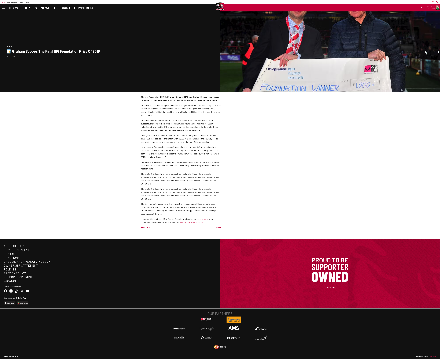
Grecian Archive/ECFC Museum (27, 261)
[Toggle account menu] (433, 2)
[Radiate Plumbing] (220, 347)
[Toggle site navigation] (3, 7)
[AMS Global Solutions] (234, 328)
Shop (28, 2)
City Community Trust (20, 250)
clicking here (202, 219)
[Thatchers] (179, 338)
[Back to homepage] (220, 7)
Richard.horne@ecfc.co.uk (191, 222)
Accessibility (14, 246)
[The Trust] (206, 320)
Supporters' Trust (18, 277)
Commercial (85, 8)
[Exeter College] (261, 338)
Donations (12, 257)
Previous (145, 227)
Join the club (12, 2)
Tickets (21, 2)
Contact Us (12, 253)
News (45, 8)
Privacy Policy (15, 273)
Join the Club (330, 287)
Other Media (432, 356)
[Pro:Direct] (179, 329)
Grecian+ (62, 8)
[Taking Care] (206, 328)
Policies (10, 269)
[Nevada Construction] (234, 320)
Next (218, 227)
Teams (13, 8)
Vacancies (12, 281)
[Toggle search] (437, 2)
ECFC (3, 2)
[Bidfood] (261, 329)
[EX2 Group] (234, 338)
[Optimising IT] (206, 338)
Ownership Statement (21, 265)
